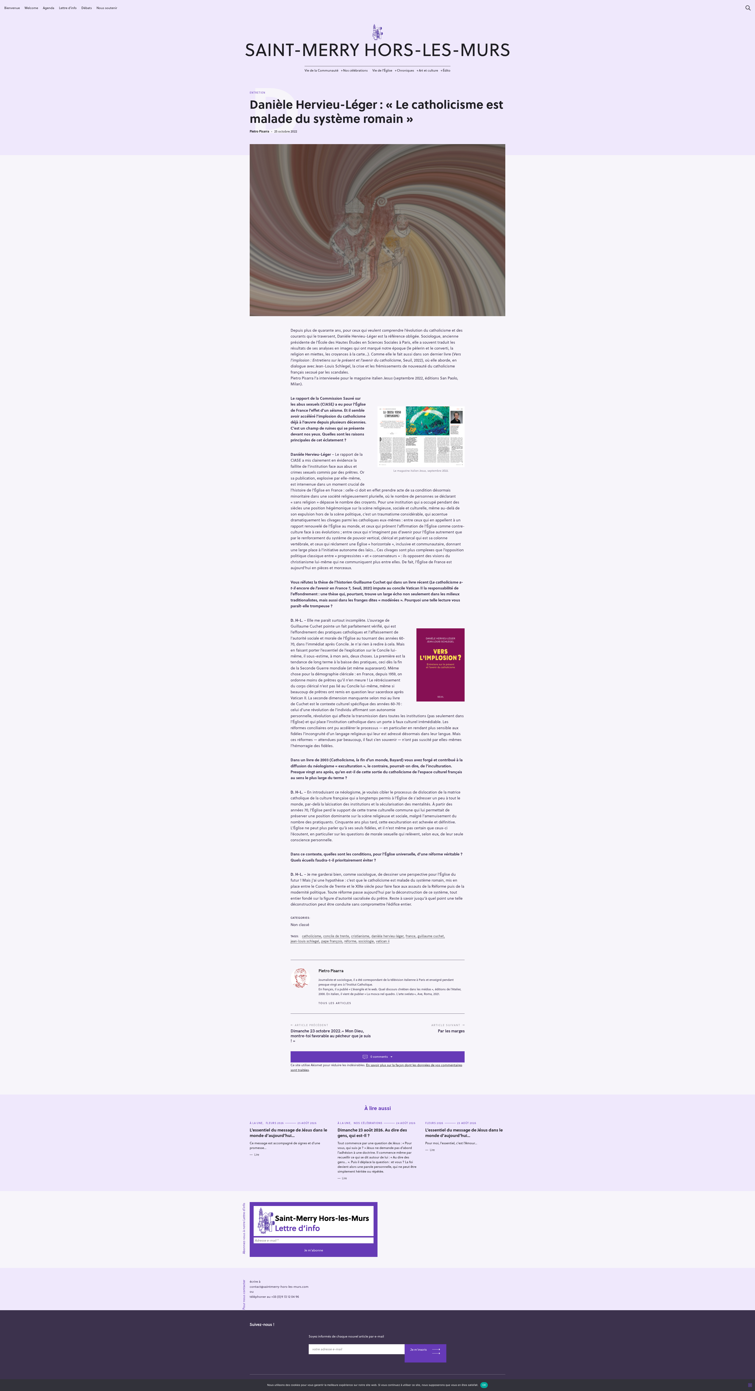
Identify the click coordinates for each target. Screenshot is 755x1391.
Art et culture (428, 70)
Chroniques (405, 70)
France (410, 936)
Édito (446, 70)
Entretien (257, 92)
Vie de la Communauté (321, 70)
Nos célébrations (355, 70)
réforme (350, 941)
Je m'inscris (418, 1349)
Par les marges (451, 1030)
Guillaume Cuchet (431, 936)
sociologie (366, 941)
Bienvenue (12, 8)
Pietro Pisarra (259, 131)
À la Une (256, 1123)
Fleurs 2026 (275, 1123)
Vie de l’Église (382, 70)
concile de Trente (336, 936)
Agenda (48, 8)
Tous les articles (335, 1003)
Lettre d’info (68, 8)
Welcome (31, 8)
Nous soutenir (107, 8)
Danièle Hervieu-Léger (387, 936)
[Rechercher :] (747, 8)
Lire (256, 1154)
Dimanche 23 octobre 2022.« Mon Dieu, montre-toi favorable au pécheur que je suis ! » (331, 1035)
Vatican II (382, 941)
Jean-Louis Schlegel (305, 941)
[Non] (750, 1385)
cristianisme (360, 936)
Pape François (331, 941)
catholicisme (311, 936)
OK (484, 1384)
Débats (86, 8)
